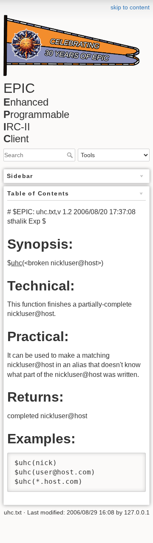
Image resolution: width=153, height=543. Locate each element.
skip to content (130, 7)
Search (71, 155)
